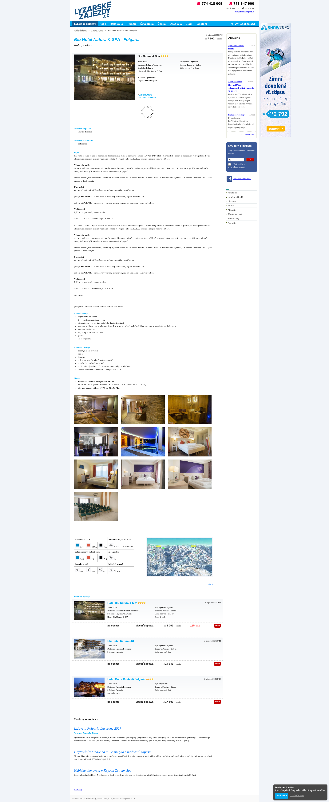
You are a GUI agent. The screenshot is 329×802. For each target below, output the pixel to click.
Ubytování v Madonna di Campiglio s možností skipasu (112, 752)
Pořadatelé (232, 193)
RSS (242, 134)
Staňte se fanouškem (242, 178)
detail (217, 625)
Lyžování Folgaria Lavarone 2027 (97, 728)
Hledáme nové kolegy (236, 115)
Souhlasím (281, 795)
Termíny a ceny (145, 94)
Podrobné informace (147, 98)
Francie (132, 23)
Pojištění (201, 23)
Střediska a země (235, 214)
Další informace (297, 795)
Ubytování (232, 201)
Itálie (103, 23)
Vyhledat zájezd (245, 23)
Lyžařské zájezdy (85, 23)
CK (134, 798)
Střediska (176, 23)
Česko (162, 23)
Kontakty (232, 223)
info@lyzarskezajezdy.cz (244, 12)
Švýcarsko (147, 23)
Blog (189, 23)
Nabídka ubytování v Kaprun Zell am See (102, 770)
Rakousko (116, 23)
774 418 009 (212, 4)
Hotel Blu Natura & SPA (122, 602)
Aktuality (232, 210)
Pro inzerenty (234, 218)
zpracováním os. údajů (236, 167)
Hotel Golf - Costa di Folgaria (126, 679)
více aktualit (249, 134)
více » (210, 584)
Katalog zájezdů (97, 30)
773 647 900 (243, 4)
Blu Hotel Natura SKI (120, 640)
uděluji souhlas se (238, 164)
